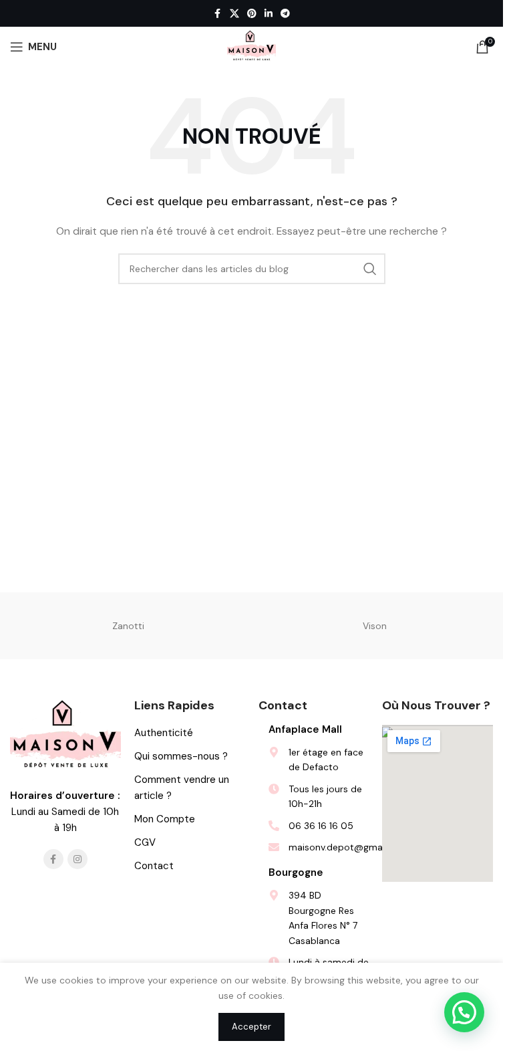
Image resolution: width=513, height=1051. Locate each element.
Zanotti (128, 626)
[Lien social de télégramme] (285, 14)
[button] (464, 1012)
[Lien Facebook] (218, 14)
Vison (375, 626)
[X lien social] (234, 14)
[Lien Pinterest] (252, 14)
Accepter (251, 1026)
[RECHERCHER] (370, 268)
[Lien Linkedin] (269, 14)
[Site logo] (252, 46)
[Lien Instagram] (77, 859)
